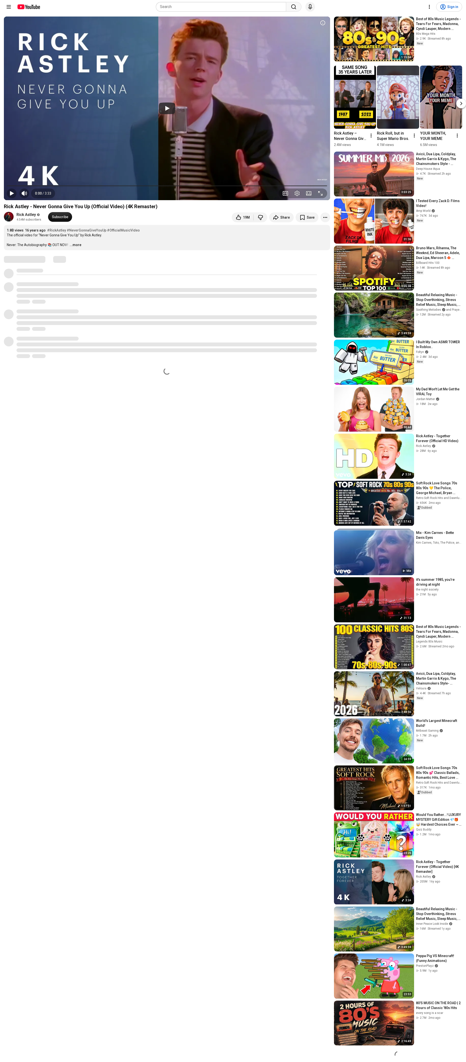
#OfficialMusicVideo (123, 230)
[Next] (461, 103)
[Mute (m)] (24, 193)
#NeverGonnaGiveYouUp (86, 230)
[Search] (293, 7)
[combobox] (222, 7)
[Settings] (429, 7)
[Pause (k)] (12, 193)
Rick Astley (26, 214)
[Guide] (9, 7)
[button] (43, 193)
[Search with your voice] (310, 7)
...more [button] (75, 245)
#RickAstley (56, 230)
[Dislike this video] (260, 217)
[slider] (167, 186)
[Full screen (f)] (320, 193)
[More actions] (325, 217)
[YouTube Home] (28, 7)
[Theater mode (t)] (309, 193)
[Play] (167, 108)
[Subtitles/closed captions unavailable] (285, 193)
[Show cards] (322, 22)
